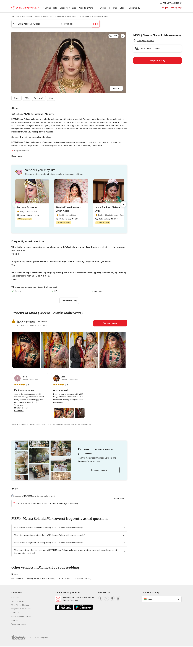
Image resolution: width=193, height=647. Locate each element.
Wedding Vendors (87, 8)
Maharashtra (48, 16)
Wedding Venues (68, 8)
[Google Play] (83, 609)
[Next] (123, 204)
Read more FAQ (69, 300)
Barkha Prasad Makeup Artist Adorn (68, 209)
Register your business (21, 609)
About (16, 98)
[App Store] (64, 609)
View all (116, 88)
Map (51, 98)
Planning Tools (50, 8)
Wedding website (18, 624)
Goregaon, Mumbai (145, 40)
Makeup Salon (33, 578)
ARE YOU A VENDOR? (172, 3)
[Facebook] (100, 598)
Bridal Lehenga (65, 578)
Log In (165, 7)
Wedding (15, 16)
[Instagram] (118, 598)
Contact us (15, 597)
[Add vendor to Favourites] (123, 36)
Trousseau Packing (83, 578)
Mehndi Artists (17, 578)
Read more (16, 156)
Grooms (113, 8)
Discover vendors (98, 470)
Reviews (38, 98)
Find (95, 23)
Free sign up (176, 7)
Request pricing (157, 60)
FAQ (27, 98)
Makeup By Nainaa (27, 207)
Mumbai (60, 16)
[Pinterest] (112, 598)
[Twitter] (106, 598)
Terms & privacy (18, 601)
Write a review (110, 323)
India (150, 599)
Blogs (123, 8)
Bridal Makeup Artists (31, 16)
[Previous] (15, 204)
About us (15, 613)
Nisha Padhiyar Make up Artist (108, 209)
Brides (103, 8)
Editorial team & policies (21, 616)
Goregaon (71, 16)
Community (134, 8)
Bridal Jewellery (48, 578)
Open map (119, 498)
